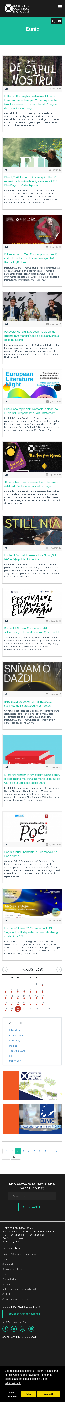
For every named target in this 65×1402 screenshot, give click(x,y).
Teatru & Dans (17, 1051)
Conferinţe (15, 1040)
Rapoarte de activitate (13, 1269)
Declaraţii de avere (11, 1279)
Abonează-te (32, 1207)
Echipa (5, 1259)
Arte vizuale (16, 1035)
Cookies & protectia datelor (15, 1299)
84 (56, 1151)
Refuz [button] (28, 1394)
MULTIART (15, 1061)
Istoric (5, 1274)
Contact (6, 1294)
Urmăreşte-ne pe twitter (23, 1314)
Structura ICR (9, 1264)
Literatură (15, 1030)
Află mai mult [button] (13, 1383)
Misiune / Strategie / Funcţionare (19, 1254)
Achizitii (6, 1284)
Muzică (13, 1045)
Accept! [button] (48, 1394)
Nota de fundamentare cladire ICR (19, 1289)
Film (11, 1056)
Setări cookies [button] (12, 1394)
